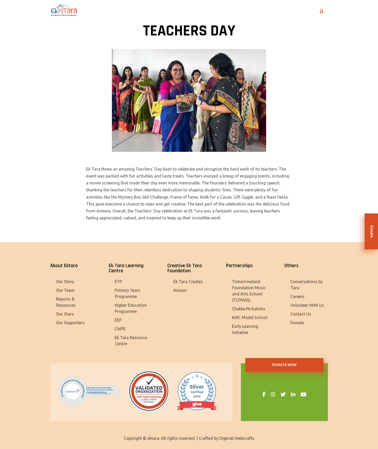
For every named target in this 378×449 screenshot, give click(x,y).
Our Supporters (70, 322)
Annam (180, 290)
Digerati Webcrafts (236, 438)
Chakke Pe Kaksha (248, 308)
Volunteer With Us (307, 305)
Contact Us (300, 314)
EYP (118, 281)
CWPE (120, 328)
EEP (118, 320)
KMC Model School (249, 317)
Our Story (65, 281)
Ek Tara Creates (188, 281)
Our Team (65, 290)
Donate (297, 322)
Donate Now (284, 365)
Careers (297, 296)
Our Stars (65, 314)
